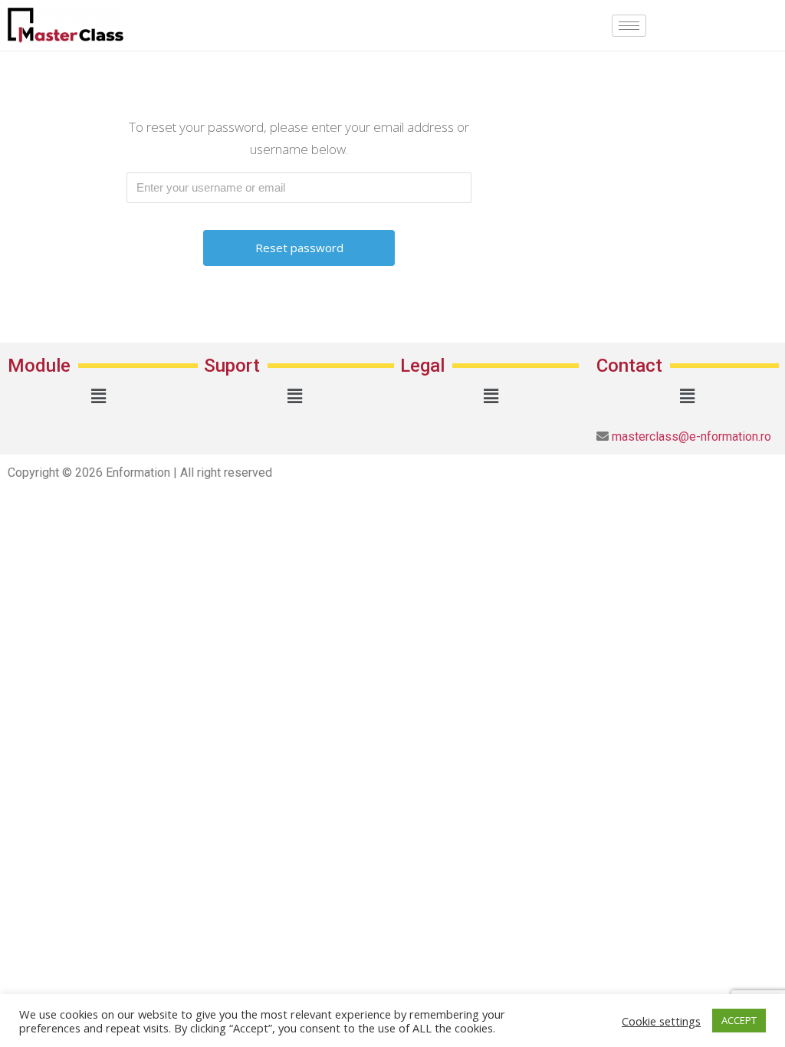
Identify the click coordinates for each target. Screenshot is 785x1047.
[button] (98, 396)
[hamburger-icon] (629, 26)
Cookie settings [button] (661, 1021)
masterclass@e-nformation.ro (690, 436)
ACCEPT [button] (739, 1020)
